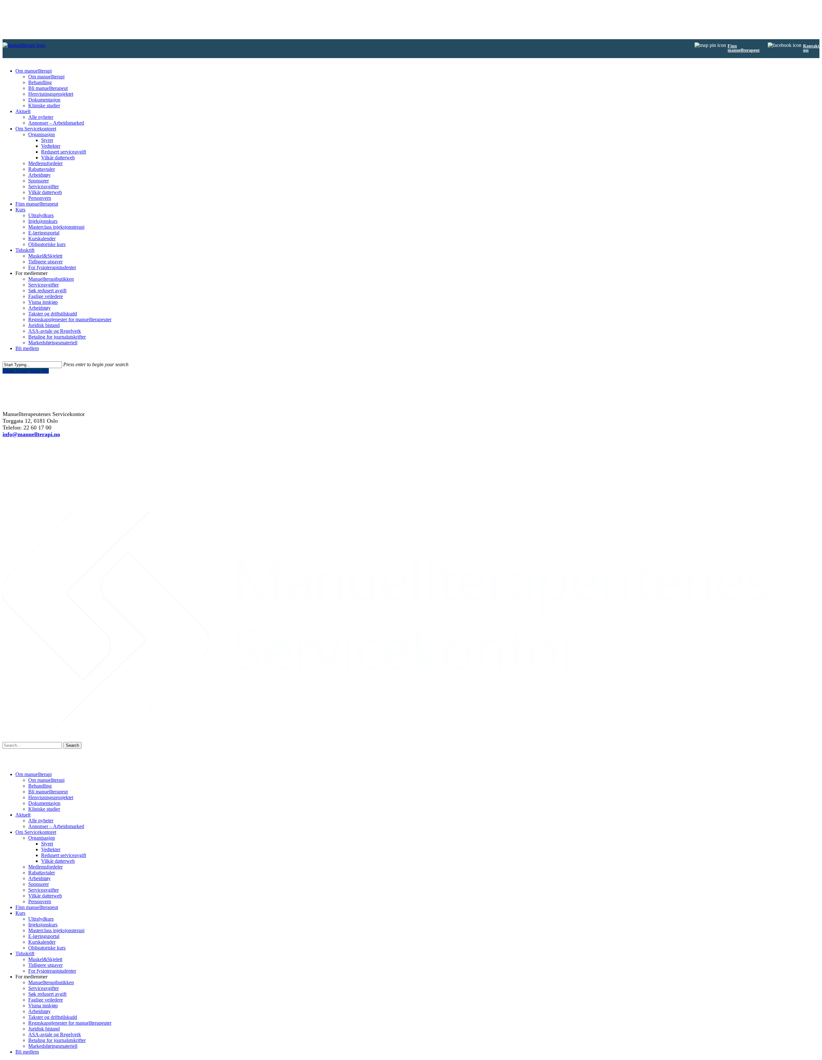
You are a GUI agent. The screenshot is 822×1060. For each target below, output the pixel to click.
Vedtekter (50, 146)
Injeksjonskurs (42, 221)
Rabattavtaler (41, 169)
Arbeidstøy (39, 175)
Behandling (40, 82)
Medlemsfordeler (45, 163)
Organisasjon (41, 134)
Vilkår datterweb (58, 157)
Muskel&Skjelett (45, 256)
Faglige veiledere (45, 296)
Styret (47, 140)
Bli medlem (27, 348)
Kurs (20, 209)
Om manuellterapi (33, 71)
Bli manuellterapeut (48, 88)
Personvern (39, 198)
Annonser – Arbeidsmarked (56, 123)
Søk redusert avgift (47, 290)
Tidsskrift (24, 250)
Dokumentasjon (44, 99)
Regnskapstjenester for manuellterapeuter (69, 319)
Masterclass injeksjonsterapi (56, 227)
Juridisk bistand (44, 325)
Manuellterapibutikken (51, 279)
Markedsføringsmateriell (52, 342)
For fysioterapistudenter (52, 267)
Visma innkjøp (43, 302)
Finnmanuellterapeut (744, 48)
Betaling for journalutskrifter (57, 337)
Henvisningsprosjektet (50, 94)
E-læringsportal (43, 232)
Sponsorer (38, 180)
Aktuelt (23, 111)
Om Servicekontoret (35, 128)
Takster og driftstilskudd (52, 313)
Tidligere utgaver (45, 261)
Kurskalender (42, 238)
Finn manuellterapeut (36, 204)
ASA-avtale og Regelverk (54, 331)
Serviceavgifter (43, 186)
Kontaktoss (811, 48)
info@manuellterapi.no (31, 434)
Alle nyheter (40, 117)
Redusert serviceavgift (63, 152)
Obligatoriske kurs (47, 244)
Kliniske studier (44, 105)
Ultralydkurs (41, 215)
